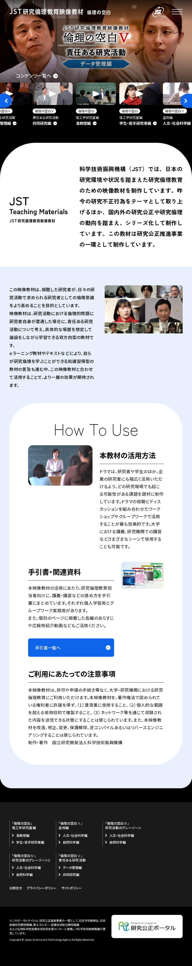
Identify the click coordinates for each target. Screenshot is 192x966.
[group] (53, 105)
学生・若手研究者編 (30, 842)
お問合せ (15, 888)
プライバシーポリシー (42, 888)
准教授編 (22, 835)
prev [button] (6, 101)
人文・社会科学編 (75, 835)
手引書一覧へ (47, 648)
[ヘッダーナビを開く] (177, 11)
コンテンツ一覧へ (33, 75)
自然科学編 (71, 842)
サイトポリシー (71, 888)
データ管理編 (72, 867)
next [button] (186, 101)
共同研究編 (71, 874)
